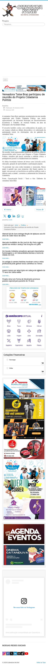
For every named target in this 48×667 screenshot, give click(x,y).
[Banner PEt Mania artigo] (24, 144)
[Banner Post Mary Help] (12, 196)
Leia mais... (6, 239)
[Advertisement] (24, 51)
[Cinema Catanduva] (24, 555)
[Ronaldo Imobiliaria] (24, 389)
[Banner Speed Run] (24, 489)
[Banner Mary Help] (24, 509)
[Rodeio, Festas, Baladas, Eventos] (24, 534)
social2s (10, 219)
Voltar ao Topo (41, 662)
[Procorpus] (24, 429)
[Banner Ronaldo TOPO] (24, 88)
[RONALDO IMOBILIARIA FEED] (36, 196)
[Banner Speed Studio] (24, 409)
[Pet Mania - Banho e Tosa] (24, 469)
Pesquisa (5, 21)
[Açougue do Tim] (24, 449)
